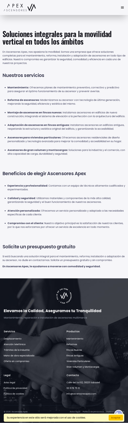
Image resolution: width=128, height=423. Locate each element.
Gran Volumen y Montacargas (82, 366)
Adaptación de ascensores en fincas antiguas (38, 125)
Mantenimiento (17, 87)
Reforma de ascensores (23, 100)
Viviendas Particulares (78, 361)
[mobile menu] (122, 7)
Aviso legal (9, 382)
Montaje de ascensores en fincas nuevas (34, 112)
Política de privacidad (15, 388)
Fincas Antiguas (75, 355)
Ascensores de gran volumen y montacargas (37, 150)
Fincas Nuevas (74, 350)
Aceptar (116, 417)
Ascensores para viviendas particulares (34, 137)
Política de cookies (14, 393)
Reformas (71, 344)
